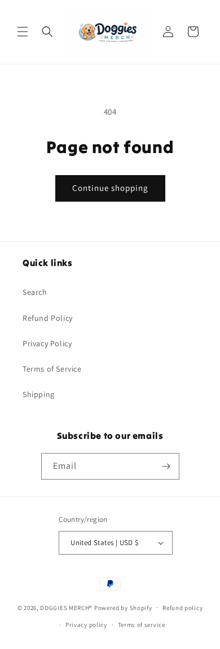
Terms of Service (52, 369)
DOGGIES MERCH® (66, 607)
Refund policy (182, 608)
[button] (22, 31)
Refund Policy (48, 318)
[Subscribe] (166, 466)
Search (35, 292)
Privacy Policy (47, 343)
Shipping (39, 394)
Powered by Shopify (123, 607)
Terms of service (141, 625)
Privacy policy (86, 625)
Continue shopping (110, 187)
